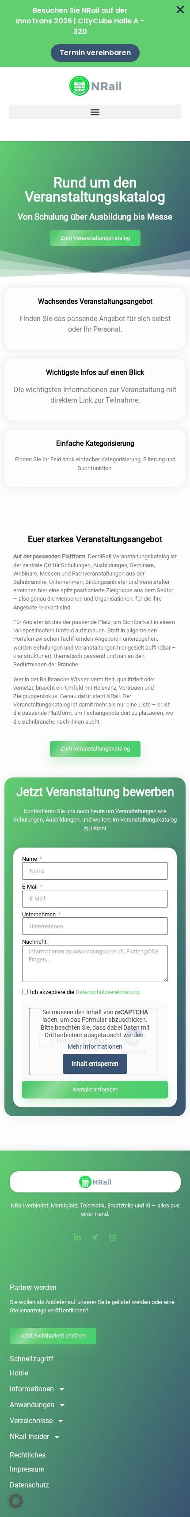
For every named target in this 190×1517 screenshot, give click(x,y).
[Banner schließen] (180, 9)
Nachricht (34, 942)
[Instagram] (113, 1237)
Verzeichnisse (31, 1420)
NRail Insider (29, 1436)
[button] (95, 112)
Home (19, 1373)
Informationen (32, 1389)
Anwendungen (32, 1405)
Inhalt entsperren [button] (95, 1063)
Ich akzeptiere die (85, 992)
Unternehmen (39, 915)
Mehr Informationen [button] (95, 1046)
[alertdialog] (95, 33)
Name (30, 859)
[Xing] (95, 1237)
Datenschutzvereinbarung (108, 992)
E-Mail (30, 887)
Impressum (27, 1469)
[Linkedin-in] (77, 1237)
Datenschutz (29, 1485)
